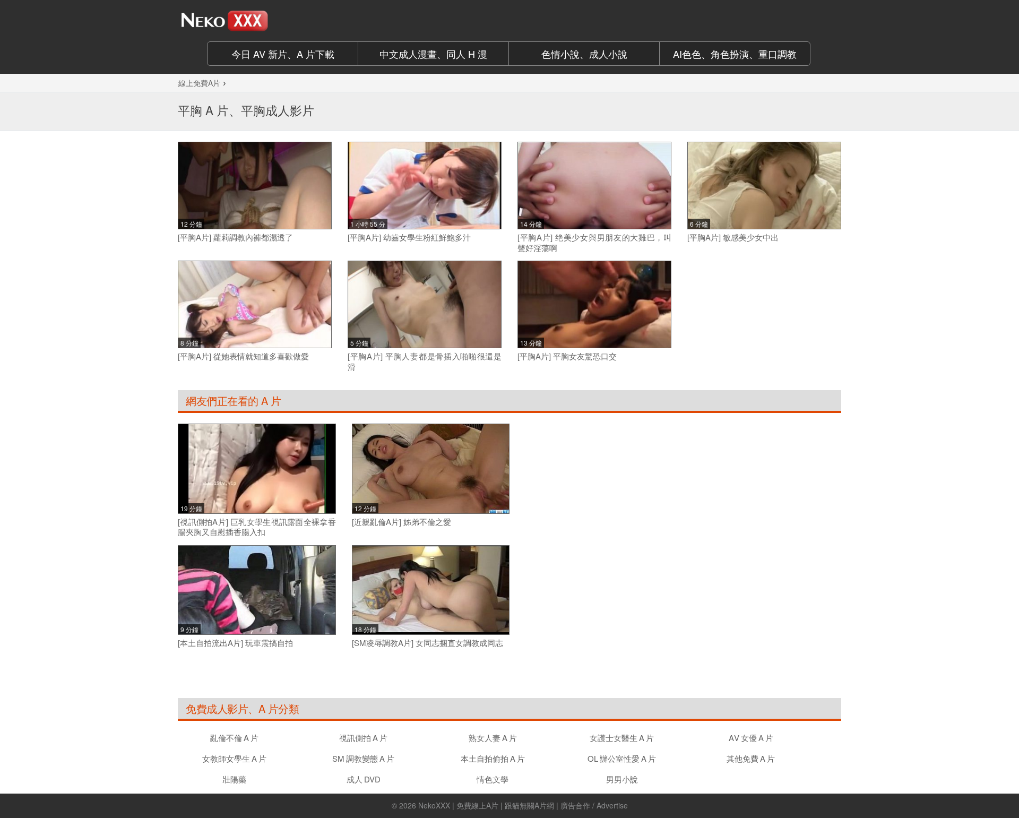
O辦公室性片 (622, 758)
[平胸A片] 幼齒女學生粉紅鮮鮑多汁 (409, 237)
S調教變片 (363, 758)
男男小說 (622, 779)
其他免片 (751, 758)
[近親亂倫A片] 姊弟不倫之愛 (401, 521)
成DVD (364, 779)
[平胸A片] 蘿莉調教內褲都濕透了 (235, 237)
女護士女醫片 (622, 737)
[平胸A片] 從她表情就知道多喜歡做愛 (243, 356)
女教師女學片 (234, 758)
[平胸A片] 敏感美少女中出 (733, 237)
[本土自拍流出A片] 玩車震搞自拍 (235, 643)
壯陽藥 (234, 779)
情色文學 (492, 779)
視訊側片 (363, 737)
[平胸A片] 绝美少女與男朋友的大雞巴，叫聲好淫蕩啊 (594, 242)
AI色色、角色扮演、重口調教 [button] (735, 54)
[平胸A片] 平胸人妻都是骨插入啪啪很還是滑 (425, 361)
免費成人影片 (217, 708)
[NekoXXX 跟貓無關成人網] (255, 20)
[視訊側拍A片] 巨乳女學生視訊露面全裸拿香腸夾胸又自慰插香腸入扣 (257, 526)
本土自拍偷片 (493, 758)
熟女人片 (493, 737)
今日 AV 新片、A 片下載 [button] (282, 54)
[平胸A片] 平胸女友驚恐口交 (567, 356)
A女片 (751, 737)
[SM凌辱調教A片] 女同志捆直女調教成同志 (427, 643)
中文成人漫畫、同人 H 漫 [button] (433, 54)
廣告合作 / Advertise (594, 805)
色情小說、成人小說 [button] (584, 54)
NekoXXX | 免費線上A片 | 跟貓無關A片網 (486, 805)
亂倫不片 (234, 737)
